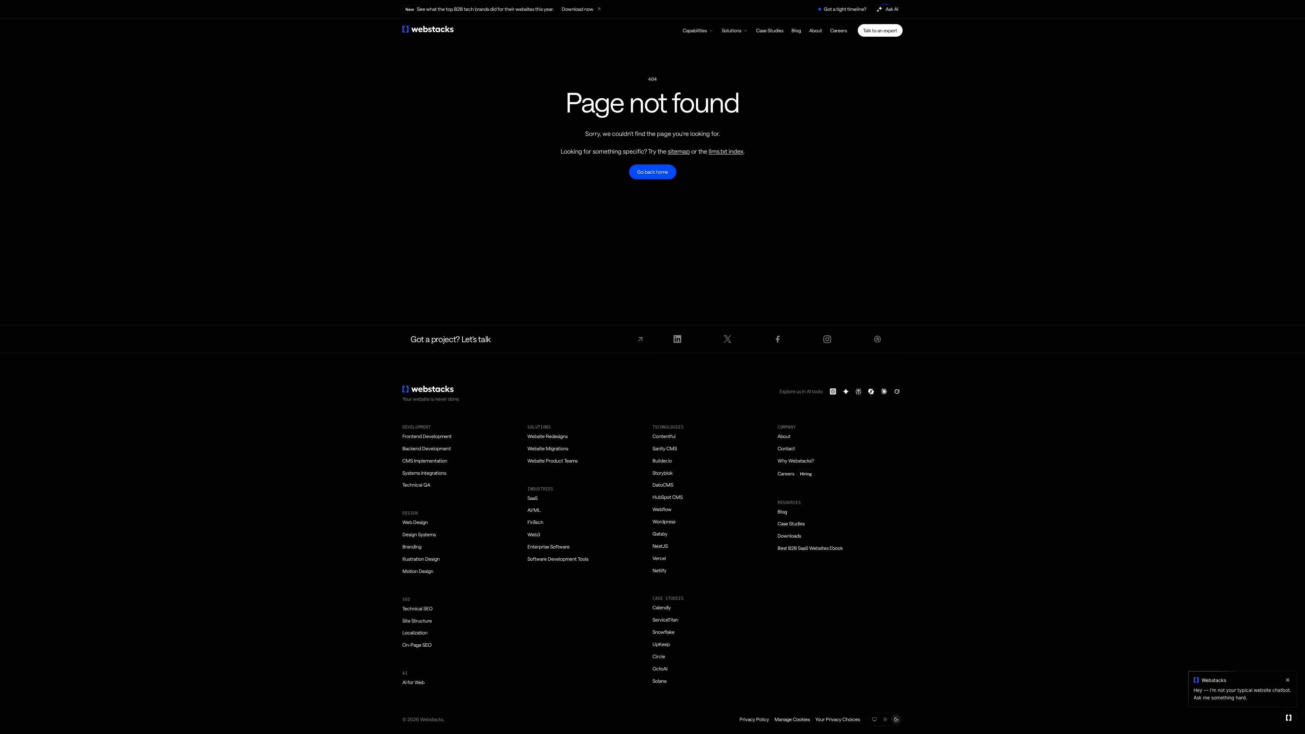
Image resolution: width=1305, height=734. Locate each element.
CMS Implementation (424, 461)
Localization (415, 632)
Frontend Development (427, 436)
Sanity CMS (664, 448)
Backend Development (426, 448)
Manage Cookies (792, 719)
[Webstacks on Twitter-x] (727, 339)
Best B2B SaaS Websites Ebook (810, 548)
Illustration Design (421, 559)
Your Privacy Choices (837, 719)
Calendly (661, 607)
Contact (786, 448)
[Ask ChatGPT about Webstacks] (833, 391)
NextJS (660, 546)
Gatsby (659, 534)
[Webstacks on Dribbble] (878, 339)
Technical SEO (417, 608)
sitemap (679, 151)
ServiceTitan (665, 620)
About (815, 30)
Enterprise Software (548, 546)
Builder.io (662, 461)
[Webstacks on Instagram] (828, 339)
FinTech (535, 522)
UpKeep (661, 644)
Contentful (664, 436)
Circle (658, 656)
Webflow (662, 509)
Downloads (789, 536)
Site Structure (417, 621)
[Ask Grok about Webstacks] (897, 391)
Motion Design (417, 571)
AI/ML (533, 510)
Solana (659, 681)
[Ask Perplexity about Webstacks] (858, 391)
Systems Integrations (424, 473)
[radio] (874, 719)
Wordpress (663, 521)
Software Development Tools (557, 559)
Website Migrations (547, 448)
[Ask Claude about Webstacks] (884, 391)
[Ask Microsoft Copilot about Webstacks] (871, 391)
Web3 (533, 534)
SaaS (532, 498)
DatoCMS (662, 485)
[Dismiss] (1288, 680)
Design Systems (419, 534)
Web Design (415, 522)
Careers (838, 30)
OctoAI (659, 668)
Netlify (659, 570)
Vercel (659, 558)
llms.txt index (726, 151)
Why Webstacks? (796, 461)
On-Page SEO (417, 645)
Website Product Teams (552, 461)
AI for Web (413, 682)
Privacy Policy (754, 719)
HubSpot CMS (667, 497)
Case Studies (769, 30)
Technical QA (416, 485)
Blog (796, 30)
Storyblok (662, 473)
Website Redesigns (547, 436)
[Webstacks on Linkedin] (677, 339)
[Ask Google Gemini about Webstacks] (846, 391)
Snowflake (663, 632)
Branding (411, 546)
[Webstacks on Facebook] (777, 339)
